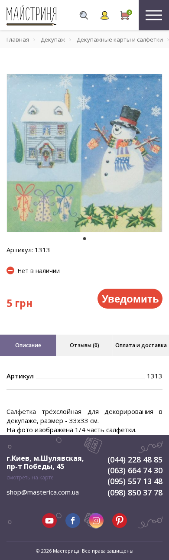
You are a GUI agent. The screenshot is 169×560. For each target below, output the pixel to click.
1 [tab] (84, 238)
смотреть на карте (30, 477)
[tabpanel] (84, 153)
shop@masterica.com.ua (42, 492)
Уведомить (130, 298)
